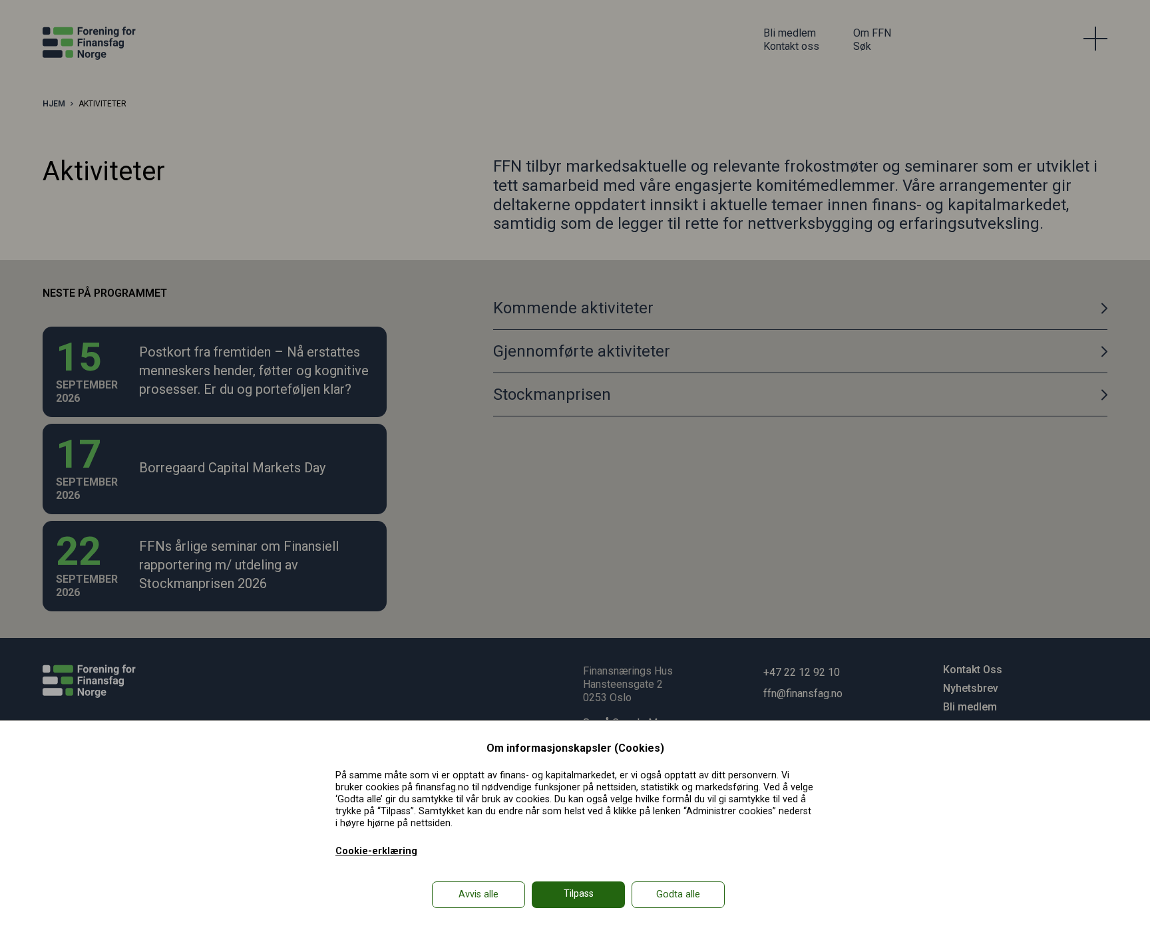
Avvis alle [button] (478, 894)
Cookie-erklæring (376, 851)
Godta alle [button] (678, 894)
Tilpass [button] (579, 893)
